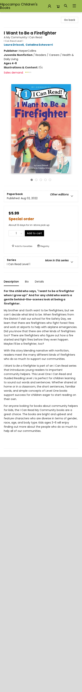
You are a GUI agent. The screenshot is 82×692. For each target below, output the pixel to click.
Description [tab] (11, 281)
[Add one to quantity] (21, 233)
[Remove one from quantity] (11, 233)
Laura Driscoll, (14, 45)
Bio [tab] (27, 281)
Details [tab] (39, 281)
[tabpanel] (41, 369)
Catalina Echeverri (39, 45)
